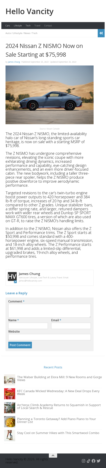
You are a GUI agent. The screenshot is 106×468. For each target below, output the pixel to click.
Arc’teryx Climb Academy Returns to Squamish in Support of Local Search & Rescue (59, 406)
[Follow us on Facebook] (94, 461)
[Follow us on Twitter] (98, 461)
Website (14, 331)
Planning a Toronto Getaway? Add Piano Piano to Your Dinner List (56, 420)
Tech (28, 25)
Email (56, 320)
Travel (37, 25)
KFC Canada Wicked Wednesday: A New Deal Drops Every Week (58, 392)
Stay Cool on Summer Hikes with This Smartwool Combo (58, 433)
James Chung (14, 62)
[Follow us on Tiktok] (89, 461)
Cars (7, 25)
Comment (16, 301)
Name (13, 320)
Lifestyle (18, 25)
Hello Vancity (30, 11)
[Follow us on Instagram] (84, 461)
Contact (48, 25)
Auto (8, 33)
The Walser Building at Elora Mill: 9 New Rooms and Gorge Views (59, 378)
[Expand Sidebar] (101, 33)
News (27, 33)
